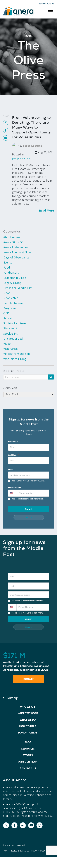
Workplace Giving (14, 359)
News (6, 293)
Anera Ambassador (15, 247)
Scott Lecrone (32, 145)
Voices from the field (17, 354)
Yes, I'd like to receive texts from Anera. (27, 499)
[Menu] (50, 11)
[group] (28, 662)
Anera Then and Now (17, 252)
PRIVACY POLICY (38, 851)
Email (11, 469)
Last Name (13, 455)
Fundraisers (11, 272)
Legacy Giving (12, 283)
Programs (9, 308)
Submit (28, 509)
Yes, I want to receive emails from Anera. (28, 481)
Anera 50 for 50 (13, 242)
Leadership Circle (14, 278)
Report (7, 318)
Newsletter (10, 298)
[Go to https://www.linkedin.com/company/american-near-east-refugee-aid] (23, 825)
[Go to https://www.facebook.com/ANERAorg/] (14, 825)
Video (7, 343)
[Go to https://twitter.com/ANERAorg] (6, 825)
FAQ (5, 851)
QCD (6, 313)
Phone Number (14, 487)
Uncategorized (13, 338)
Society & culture (14, 323)
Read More (46, 210)
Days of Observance (16, 257)
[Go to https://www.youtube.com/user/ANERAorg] (31, 825)
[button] (12, 493)
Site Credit (21, 845)
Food (6, 267)
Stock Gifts (10, 333)
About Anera (11, 237)
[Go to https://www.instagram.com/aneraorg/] (39, 825)
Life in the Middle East (18, 288)
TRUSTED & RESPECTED (19, 851)
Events (7, 262)
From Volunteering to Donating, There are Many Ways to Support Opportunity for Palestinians (31, 127)
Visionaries (10, 348)
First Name (13, 441)
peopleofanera (21, 158)
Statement (10, 328)
